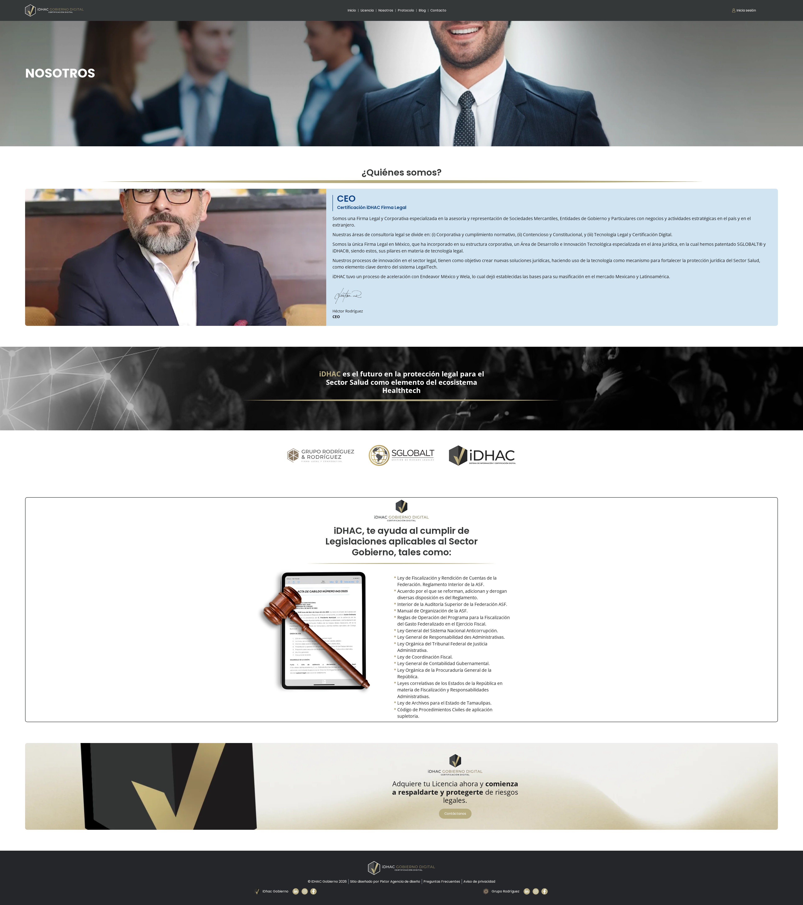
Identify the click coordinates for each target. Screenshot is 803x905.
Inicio (352, 10)
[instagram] (306, 891)
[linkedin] (528, 891)
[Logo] (54, 10)
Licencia (367, 10)
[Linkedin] (297, 891)
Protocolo (406, 10)
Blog (422, 10)
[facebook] (314, 891)
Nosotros (385, 10)
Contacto (438, 10)
